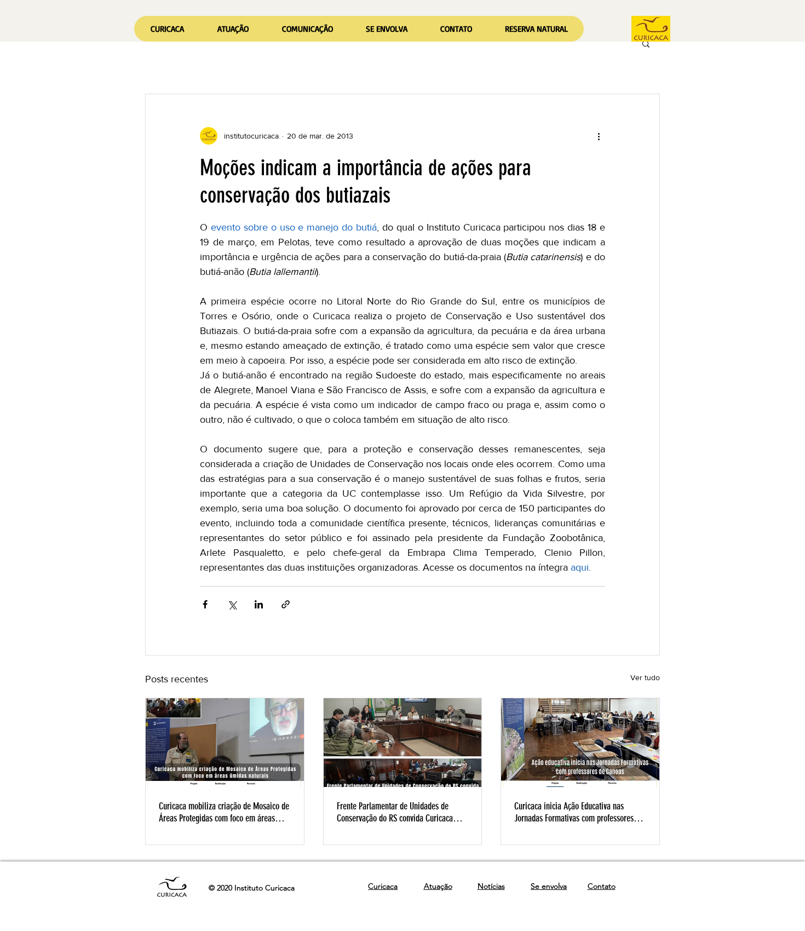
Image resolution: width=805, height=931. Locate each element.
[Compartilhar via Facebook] (205, 604)
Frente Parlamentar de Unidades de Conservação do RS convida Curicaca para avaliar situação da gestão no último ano (395, 812)
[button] (232, 29)
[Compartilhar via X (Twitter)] (232, 604)
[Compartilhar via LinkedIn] (259, 604)
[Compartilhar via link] (285, 604)
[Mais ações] (598, 135)
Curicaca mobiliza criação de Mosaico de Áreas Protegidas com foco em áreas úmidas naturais (224, 812)
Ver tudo (645, 677)
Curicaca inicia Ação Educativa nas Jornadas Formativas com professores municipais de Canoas (574, 812)
